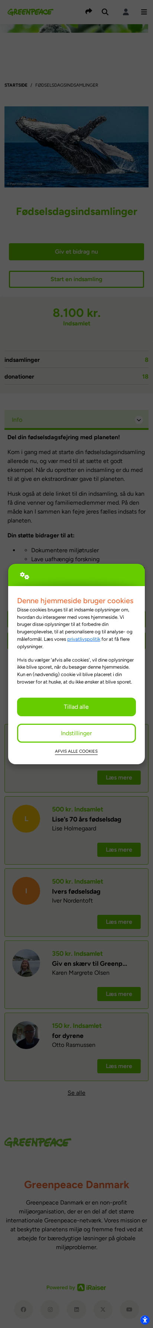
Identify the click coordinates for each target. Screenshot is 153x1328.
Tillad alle (76, 706)
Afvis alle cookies (76, 751)
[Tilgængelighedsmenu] (144, 1319)
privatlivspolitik (83, 639)
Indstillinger (76, 733)
